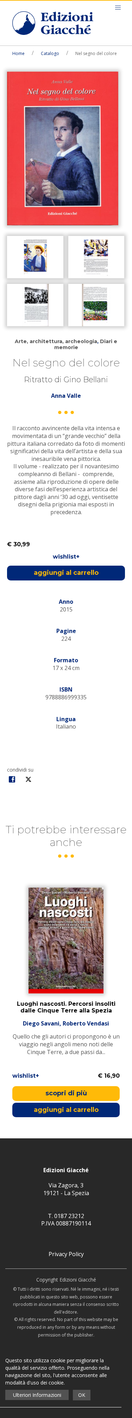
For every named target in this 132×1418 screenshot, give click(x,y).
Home (18, 53)
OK (81, 1395)
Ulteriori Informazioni (37, 1395)
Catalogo (50, 53)
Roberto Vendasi (86, 1023)
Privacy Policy (66, 1254)
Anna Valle (66, 396)
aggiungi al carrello (66, 573)
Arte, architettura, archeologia (56, 341)
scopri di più (66, 1093)
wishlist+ (66, 556)
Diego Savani (41, 1023)
